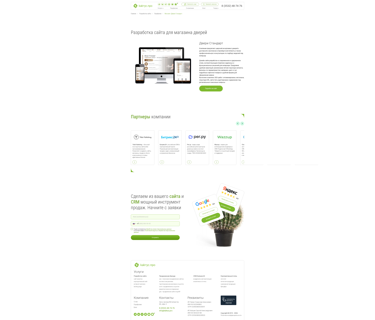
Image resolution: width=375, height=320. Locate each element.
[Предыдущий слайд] (238, 123)
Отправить (155, 237)
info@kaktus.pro (165, 311)
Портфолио (157, 14)
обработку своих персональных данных (158, 229)
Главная (133, 14)
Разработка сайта (145, 14)
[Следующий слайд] (242, 123)
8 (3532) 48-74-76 (232, 5)
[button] (190, 4)
